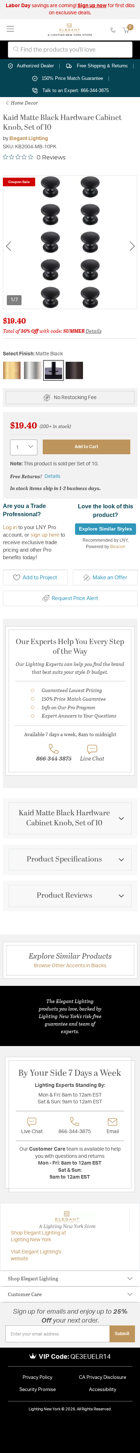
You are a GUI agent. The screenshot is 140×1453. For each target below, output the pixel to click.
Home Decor (24, 102)
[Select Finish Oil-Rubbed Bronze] (74, 370)
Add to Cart (86, 447)
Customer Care (25, 1294)
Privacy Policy (37, 1377)
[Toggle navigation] (10, 29)
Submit (122, 1334)
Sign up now (92, 5)
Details (94, 331)
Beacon (117, 546)
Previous (8, 246)
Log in (10, 527)
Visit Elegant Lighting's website (36, 1256)
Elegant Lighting (28, 138)
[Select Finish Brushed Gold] (12, 370)
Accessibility (102, 1389)
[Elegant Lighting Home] (69, 30)
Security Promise (37, 1389)
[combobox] (70, 50)
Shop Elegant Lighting (33, 1278)
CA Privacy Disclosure (102, 1377)
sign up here (45, 535)
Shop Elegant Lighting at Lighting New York (38, 1237)
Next (132, 246)
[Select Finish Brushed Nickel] (33, 370)
